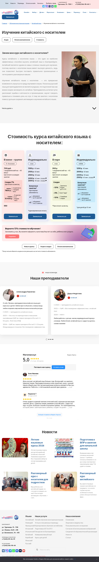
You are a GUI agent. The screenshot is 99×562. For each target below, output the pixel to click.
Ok (75, 559)
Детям (42, 12)
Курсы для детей (41, 537)
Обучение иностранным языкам (19, 23)
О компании (70, 520)
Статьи (68, 537)
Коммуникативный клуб (43, 535)
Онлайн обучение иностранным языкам (49, 520)
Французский (30, 526)
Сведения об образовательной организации (81, 532)
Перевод (77, 12)
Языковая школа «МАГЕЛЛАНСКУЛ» (32, 556)
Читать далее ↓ (7, 108)
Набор (34, 12)
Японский (28, 540)
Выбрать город (51, 3)
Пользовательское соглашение (77, 526)
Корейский (29, 537)
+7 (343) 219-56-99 (8, 539)
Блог (7, 3)
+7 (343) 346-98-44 (82, 4)
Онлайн (26, 12)
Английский (29, 520)
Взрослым (50, 12)
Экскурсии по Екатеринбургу (45, 532)
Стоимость (40, 40)
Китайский (29, 535)
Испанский (29, 529)
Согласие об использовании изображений (81, 529)
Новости (13, 3)
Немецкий (29, 523)
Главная (4, 23)
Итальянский (30, 532)
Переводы (20, 3)
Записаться (10, 17)
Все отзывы (49, 418)
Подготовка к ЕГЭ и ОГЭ (43, 529)
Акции (6, 40)
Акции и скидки (45, 246)
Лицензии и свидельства (74, 523)
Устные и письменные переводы (46, 523)
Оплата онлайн (30, 3)
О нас (84, 12)
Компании (60, 12)
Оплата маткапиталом (22, 40)
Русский (28, 543)
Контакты (40, 3)
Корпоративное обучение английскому (49, 526)
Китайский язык (36, 23)
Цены (69, 12)
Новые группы (29, 246)
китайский (23, 296)
